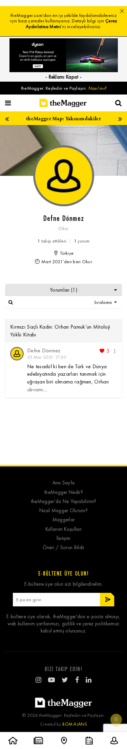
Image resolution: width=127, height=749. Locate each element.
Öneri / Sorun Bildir (64, 547)
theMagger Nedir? (63, 492)
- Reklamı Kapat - (63, 77)
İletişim (63, 538)
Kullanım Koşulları (63, 529)
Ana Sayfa (63, 483)
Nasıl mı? (97, 88)
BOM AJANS (74, 724)
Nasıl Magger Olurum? (63, 511)
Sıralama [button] (103, 302)
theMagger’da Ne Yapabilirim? (63, 501)
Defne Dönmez (44, 350)
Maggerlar (63, 520)
